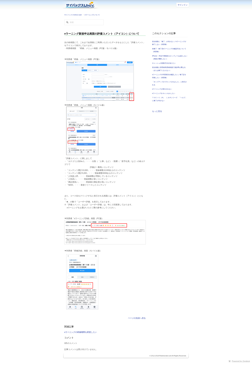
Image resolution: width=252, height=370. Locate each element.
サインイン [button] (183, 5)
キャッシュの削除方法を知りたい (164, 63)
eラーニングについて (92, 15)
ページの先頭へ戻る (137, 318)
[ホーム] (80, 4)
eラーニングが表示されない (162, 89)
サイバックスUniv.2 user (73, 15)
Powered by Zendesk (241, 361)
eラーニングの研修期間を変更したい (80, 332)
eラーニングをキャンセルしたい (163, 93)
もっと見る (157, 111)
